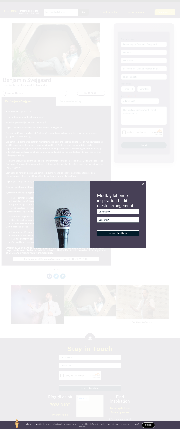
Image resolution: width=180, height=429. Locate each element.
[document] (90, 214)
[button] (142, 184)
